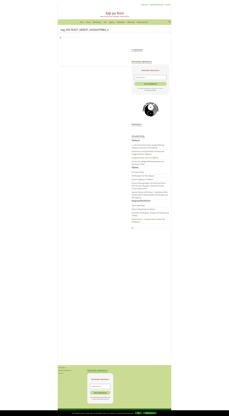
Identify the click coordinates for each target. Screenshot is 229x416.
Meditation (121, 22)
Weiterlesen (150, 413)
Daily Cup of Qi (142, 22)
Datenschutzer (148, 90)
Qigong (111, 22)
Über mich (131, 22)
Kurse (88, 22)
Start (82, 22)
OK (138, 413)
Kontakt (167, 4)
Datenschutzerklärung (156, 4)
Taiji (105, 22)
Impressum (144, 4)
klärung (154, 90)
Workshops (97, 22)
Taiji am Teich (114, 13)
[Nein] (227, 413)
